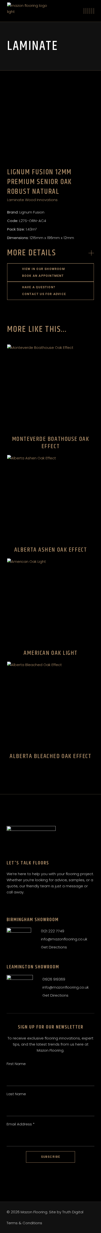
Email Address (21, 1124)
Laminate (15, 199)
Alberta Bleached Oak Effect (50, 756)
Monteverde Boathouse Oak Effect (50, 442)
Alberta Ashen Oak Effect (50, 550)
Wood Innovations (41, 199)
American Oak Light (50, 653)
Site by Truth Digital (66, 1211)
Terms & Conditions (24, 1222)
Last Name (16, 1093)
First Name (16, 1063)
